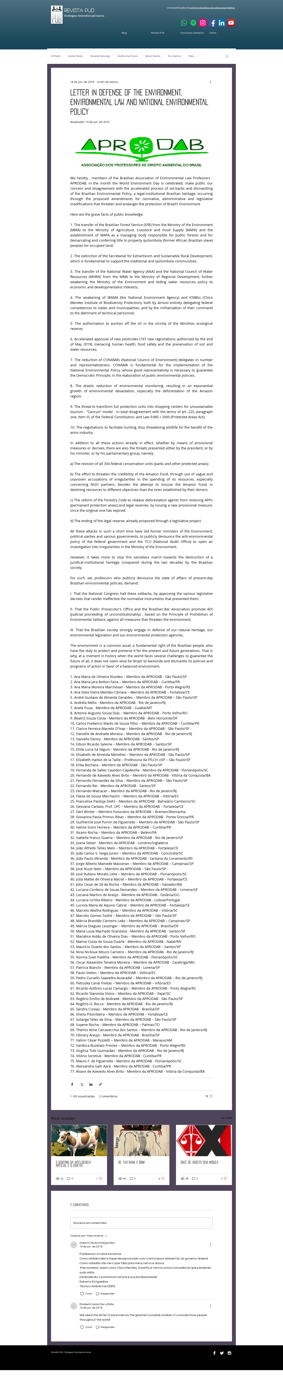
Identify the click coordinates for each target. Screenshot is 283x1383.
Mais (191, 56)
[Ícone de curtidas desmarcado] (82, 1294)
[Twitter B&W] (221, 1353)
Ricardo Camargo (100, 56)
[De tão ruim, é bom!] (141, 1140)
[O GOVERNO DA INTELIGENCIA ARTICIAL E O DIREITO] (79, 1140)
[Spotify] (193, 23)
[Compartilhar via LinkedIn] (91, 1084)
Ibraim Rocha (152, 56)
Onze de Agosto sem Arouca (200, 1162)
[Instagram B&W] (229, 1353)
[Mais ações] (210, 81)
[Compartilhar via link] (100, 1084)
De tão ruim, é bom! (131, 1162)
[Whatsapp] (184, 23)
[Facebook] (212, 23)
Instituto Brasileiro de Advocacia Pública (212, 8)
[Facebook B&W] (214, 1353)
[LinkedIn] (221, 23)
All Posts (55, 56)
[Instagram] (203, 23)
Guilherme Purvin (128, 56)
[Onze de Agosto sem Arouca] (204, 1140)
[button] (227, 56)
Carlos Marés (75, 56)
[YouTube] (231, 23)
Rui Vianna (174, 56)
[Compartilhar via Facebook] (72, 1084)
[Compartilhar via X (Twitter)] (81, 1084)
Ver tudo (226, 1118)
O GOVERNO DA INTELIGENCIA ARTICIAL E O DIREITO (73, 1164)
